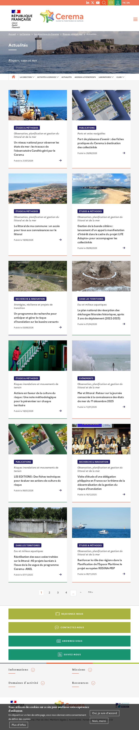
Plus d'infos (19, 724)
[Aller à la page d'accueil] (59, 18)
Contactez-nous (72, 627)
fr (124, 2)
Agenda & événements (85, 77)
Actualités (67, 77)
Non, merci (99, 721)
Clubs (119, 77)
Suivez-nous (72, 654)
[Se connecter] (117, 2)
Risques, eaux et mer (73, 34)
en (128, 2)
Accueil (12, 34)
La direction (26, 77)
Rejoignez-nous (72, 613)
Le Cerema (25, 34)
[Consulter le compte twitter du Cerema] (92, 3)
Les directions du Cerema (46, 34)
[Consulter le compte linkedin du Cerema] (87, 3)
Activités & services (46, 77)
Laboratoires (105, 77)
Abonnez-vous (72, 640)
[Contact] (111, 2)
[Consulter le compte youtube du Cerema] (98, 3)
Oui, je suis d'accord (104, 713)
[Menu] (135, 19)
